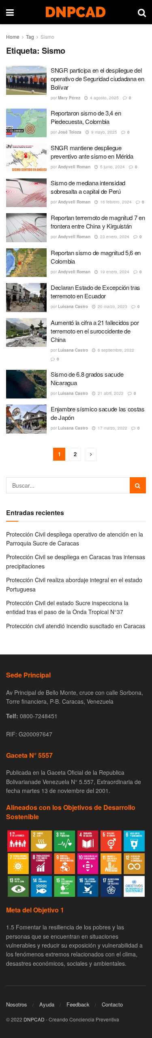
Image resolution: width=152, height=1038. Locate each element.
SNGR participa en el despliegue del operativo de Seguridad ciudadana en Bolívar (97, 78)
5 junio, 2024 (112, 167)
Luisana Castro (73, 306)
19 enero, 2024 (114, 272)
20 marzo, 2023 (111, 306)
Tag (30, 36)
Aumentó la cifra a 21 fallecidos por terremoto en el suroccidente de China (95, 331)
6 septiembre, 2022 (115, 350)
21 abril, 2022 (110, 393)
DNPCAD (34, 1019)
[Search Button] (138, 485)
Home (12, 36)
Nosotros (16, 1004)
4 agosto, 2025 (104, 98)
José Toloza (69, 132)
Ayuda (46, 1004)
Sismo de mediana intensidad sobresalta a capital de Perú (88, 186)
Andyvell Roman (74, 167)
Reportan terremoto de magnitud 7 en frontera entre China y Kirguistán (98, 221)
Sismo (47, 36)
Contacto (112, 1004)
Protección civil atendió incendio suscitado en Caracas (75, 626)
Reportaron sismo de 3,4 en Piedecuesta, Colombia (86, 117)
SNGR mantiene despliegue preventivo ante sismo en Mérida (92, 151)
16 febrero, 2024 (115, 202)
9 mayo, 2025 (103, 132)
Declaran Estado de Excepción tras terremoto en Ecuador (95, 291)
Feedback (78, 1004)
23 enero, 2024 (114, 236)
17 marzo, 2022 (111, 428)
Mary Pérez (69, 98)
